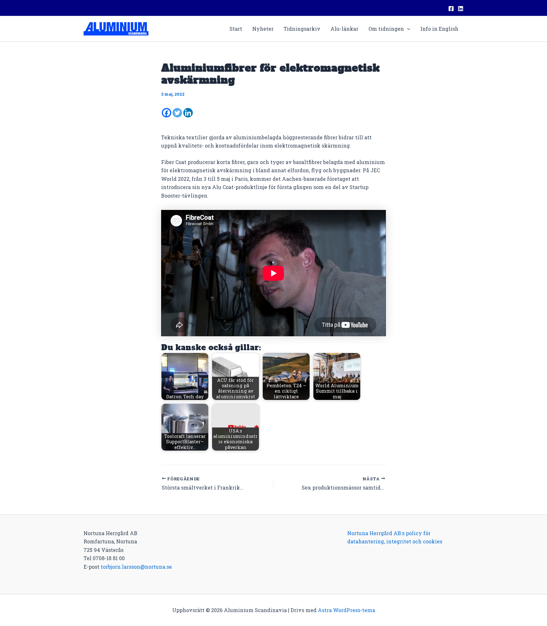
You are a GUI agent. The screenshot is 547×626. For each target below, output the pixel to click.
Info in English (439, 28)
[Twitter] (177, 112)
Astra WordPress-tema (346, 610)
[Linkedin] (460, 8)
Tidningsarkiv (302, 28)
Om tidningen (386, 28)
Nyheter (263, 28)
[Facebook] (451, 8)
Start (235, 28)
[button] (407, 28)
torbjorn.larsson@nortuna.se (136, 566)
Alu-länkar (344, 28)
